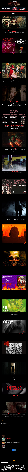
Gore (17, 467)
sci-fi (6, 469)
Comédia (15, 466)
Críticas (15, 102)
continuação (17, 466)
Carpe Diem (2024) (14, 267)
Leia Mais (14, 198)
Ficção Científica (12, 467)
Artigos (16, 126)
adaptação (19, 465)
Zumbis (7, 470)
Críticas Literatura (18, 414)
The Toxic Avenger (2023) (8, 438)
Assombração (3, 466)
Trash (23, 469)
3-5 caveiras (12, 465)
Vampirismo (2, 470)
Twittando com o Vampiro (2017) (14, 413)
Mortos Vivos (12, 468)
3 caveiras (8, 465)
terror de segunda (15, 469)
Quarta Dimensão (17, 468)
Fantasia (5, 467)
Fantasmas (7, 467)
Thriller (21, 469)
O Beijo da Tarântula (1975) (8, 445)
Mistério (3, 468)
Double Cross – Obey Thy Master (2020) (14, 354)
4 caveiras (16, 465)
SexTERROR (21, 102)
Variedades (17, 32)
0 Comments (23, 149)
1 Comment (23, 32)
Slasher (9, 469)
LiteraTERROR (21, 467)
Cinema (15, 32)
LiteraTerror (23, 414)
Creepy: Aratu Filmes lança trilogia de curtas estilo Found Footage (14, 333)
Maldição (24, 467)
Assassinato (22, 465)
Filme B (16, 467)
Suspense (11, 469)
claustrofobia (12, 466)
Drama (23, 466)
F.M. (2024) (14, 148)
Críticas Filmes (18, 102)
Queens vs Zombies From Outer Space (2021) (14, 78)
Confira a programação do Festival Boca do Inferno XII (14, 194)
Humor (19, 467)
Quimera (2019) (14, 375)
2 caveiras (2, 465)
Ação (6, 466)
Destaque (22, 466)
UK (24, 469)
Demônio (20, 466)
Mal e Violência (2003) (14, 101)
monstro (6, 468)
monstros (9, 468)
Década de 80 (3, 467)
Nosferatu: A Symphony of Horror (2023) (14, 217)
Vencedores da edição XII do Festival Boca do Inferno (14, 125)
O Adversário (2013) (14, 395)
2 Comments (14, 415)
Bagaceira (8, 466)
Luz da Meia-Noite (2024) (14, 171)
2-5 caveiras (5, 465)
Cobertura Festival (13, 442)
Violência (5, 470)
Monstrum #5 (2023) (14, 312)
